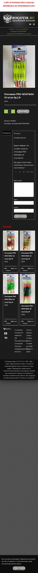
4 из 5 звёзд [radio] (28, 174)
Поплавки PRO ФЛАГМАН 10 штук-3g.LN (10, 256)
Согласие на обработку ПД (19, 335)
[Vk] (5, 337)
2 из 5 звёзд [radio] (20, 174)
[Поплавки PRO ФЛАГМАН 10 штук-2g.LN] (27, 288)
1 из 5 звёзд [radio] (16, 174)
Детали (14, 268)
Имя (16, 199)
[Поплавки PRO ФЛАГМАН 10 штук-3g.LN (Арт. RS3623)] (19, 66)
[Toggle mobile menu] (34, 24)
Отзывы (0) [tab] (7, 133)
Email (16, 207)
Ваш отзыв (18, 180)
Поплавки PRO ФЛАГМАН (20, 123)
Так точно (19, 568)
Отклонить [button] (19, 9)
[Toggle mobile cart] (30, 24)
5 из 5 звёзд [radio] (31, 174)
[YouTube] (5, 333)
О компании (19, 330)
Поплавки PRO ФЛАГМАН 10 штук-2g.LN (27, 309)
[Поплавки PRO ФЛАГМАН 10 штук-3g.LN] (10, 241)
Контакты (18, 351)
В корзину (23, 111)
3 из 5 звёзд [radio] (24, 174)
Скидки (28, 335)
